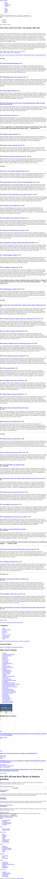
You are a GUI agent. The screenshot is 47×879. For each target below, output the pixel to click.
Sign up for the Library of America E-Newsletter (19, 641)
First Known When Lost (7, 667)
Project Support (5, 863)
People (3, 850)
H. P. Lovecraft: (8, 368)
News (3, 633)
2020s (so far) (17, 52)
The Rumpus (5, 694)
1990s (4, 52)
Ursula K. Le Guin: (14, 529)
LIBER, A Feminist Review (8, 676)
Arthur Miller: (12, 380)
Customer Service (5, 874)
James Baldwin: (10, 267)
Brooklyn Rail (5, 659)
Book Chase (5, 657)
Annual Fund (5, 862)
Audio (3, 628)
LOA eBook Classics (6, 823)
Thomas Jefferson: (9, 90)
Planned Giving (5, 866)
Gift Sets (4, 865)
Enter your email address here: (7, 786)
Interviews (4, 632)
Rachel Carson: (18, 549)
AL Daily (4, 653)
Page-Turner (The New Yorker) (9, 691)
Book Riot (4, 658)
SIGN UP (13, 814)
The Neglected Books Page (8, 685)
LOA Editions (5, 847)
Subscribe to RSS (4, 641)
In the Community (6, 629)
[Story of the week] (6, 713)
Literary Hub (5, 677)
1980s (1, 52)
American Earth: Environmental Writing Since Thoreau (16, 407)
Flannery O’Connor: (11, 145)
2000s (8, 52)
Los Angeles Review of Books (9, 680)
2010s (11, 52)
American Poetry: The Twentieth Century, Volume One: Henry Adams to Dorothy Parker (23, 305)
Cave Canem (5, 660)
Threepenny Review (6, 698)
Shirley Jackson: (11, 438)
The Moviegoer (5, 636)
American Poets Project (7, 822)
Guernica (4, 668)
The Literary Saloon (6, 679)
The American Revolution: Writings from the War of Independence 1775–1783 (21, 318)
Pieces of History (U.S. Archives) (9, 686)
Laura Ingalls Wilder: (13, 464)
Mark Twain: (11, 63)
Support (6, 9)
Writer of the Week (6, 829)
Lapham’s (4, 675)
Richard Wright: (17, 182)
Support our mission (4, 812)
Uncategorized (5, 637)
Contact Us (4, 871)
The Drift (4, 664)
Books (6, 2)
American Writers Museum (8, 654)
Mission (4, 846)
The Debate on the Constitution (10, 205)
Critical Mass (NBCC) (7, 663)
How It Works (5, 858)
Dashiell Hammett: (11, 289)
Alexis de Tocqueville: (13, 355)
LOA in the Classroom (6, 849)
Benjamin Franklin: (9, 134)
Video (3, 638)
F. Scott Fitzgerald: (24, 607)
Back (1, 16)
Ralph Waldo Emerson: (13, 77)
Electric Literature (6, 666)
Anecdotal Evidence (6, 655)
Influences (4, 631)
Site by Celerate (20, 878)
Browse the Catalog (6, 820)
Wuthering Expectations (7, 702)
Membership (4, 867)
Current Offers (5, 855)
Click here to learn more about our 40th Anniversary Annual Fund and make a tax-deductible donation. (23, 55)
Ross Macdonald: (14, 516)
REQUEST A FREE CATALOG (6, 817)
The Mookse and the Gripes (8, 682)
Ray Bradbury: (12, 593)
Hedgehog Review (6, 669)
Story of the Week (6, 634)
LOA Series (4, 821)
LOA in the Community (7, 848)
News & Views (8, 4)
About (6, 10)
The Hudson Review (7, 671)
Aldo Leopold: (23, 478)
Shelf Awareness (6, 695)
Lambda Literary (6, 673)
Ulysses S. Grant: (14, 171)
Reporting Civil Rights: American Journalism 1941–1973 (16, 343)
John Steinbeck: (14, 218)
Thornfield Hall (5, 697)
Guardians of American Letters (8, 864)
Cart (6, 12)
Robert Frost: (14, 230)
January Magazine (6, 672)
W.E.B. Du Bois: (9, 115)
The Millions (5, 681)
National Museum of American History (11, 684)
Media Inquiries (5, 876)
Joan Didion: (10, 561)
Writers (6, 3)
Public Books (5, 688)
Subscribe (7, 5)
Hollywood (20, 647)
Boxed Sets (4, 824)
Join (5, 8)
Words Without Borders (7, 700)
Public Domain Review (7, 689)
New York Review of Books (8, 690)
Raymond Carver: (11, 421)
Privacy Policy (5, 875)
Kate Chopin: (13, 331)
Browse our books (4, 805)
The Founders (15, 647)
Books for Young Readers (6, 647)
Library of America (3, 0)
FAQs (3, 851)
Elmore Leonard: (13, 492)
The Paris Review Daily (7, 693)
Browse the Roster (6, 828)
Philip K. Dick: (12, 394)
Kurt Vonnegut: (13, 452)
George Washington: (10, 255)
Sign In (6, 11)
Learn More (2, 797)
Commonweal (5, 662)
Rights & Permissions (6, 873)
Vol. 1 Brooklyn (6, 699)
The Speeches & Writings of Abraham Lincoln (13, 156)
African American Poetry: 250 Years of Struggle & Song (16, 579)
